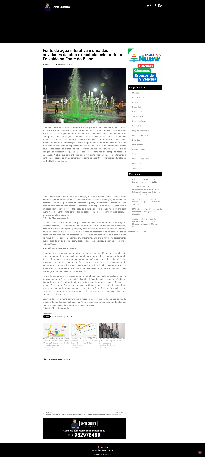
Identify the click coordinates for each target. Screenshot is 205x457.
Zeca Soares (137, 140)
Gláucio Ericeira (138, 97)
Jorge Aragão (137, 116)
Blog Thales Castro (140, 135)
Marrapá (135, 93)
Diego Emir (136, 107)
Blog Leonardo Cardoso (142, 159)
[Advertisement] (102, 27)
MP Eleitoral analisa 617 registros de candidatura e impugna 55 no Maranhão (147, 211)
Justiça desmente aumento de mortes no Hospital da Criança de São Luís (146, 201)
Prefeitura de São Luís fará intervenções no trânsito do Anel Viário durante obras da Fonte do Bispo (84, 341)
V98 (134, 154)
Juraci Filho (137, 168)
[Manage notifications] (200, 452)
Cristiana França (138, 112)
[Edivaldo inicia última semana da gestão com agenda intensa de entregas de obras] (112, 330)
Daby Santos (137, 126)
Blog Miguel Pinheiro (140, 130)
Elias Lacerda (137, 163)
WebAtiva (108, 454)
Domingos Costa (139, 121)
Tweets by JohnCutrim (137, 231)
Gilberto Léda (138, 102)
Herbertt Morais (138, 149)
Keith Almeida (137, 145)
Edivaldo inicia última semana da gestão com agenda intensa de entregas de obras (112, 341)
